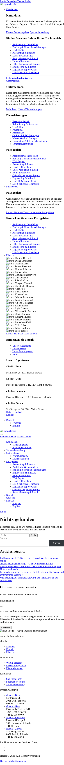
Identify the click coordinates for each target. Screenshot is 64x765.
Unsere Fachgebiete (16, 665)
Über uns (10, 255)
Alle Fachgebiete (45, 212)
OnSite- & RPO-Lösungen (25, 135)
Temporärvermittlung (22, 143)
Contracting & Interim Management (29, 141)
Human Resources (21, 61)
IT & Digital (18, 50)
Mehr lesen (11, 109)
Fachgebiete (12, 186)
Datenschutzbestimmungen (13, 761)
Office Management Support (26, 64)
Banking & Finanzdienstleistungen (29, 47)
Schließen (5, 628)
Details (9, 412)
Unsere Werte (19, 348)
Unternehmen (13, 80)
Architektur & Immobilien (25, 44)
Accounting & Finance (23, 52)
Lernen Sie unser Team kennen (21, 212)
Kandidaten (12, 9)
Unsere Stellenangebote (17, 32)
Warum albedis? (20, 456)
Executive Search (21, 121)
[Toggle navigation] (1, 434)
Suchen (3, 538)
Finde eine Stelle (8, 436)
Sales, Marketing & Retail (25, 58)
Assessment (18, 132)
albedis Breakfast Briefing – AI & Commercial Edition (26, 563)
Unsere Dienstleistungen (30, 109)
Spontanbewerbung (39, 32)
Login (3, 1)
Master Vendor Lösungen (24, 138)
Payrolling (17, 129)
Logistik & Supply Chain (24, 69)
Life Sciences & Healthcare (25, 72)
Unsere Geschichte (21, 345)
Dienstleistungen (20, 458)
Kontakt (18, 412)
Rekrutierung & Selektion (25, 124)
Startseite (10, 646)
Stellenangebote (20, 444)
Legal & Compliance (22, 55)
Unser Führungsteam (22, 351)
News (15, 354)
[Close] (1, 606)
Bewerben (12, 1)
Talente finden (24, 1)
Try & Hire (17, 127)
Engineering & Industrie (24, 66)
